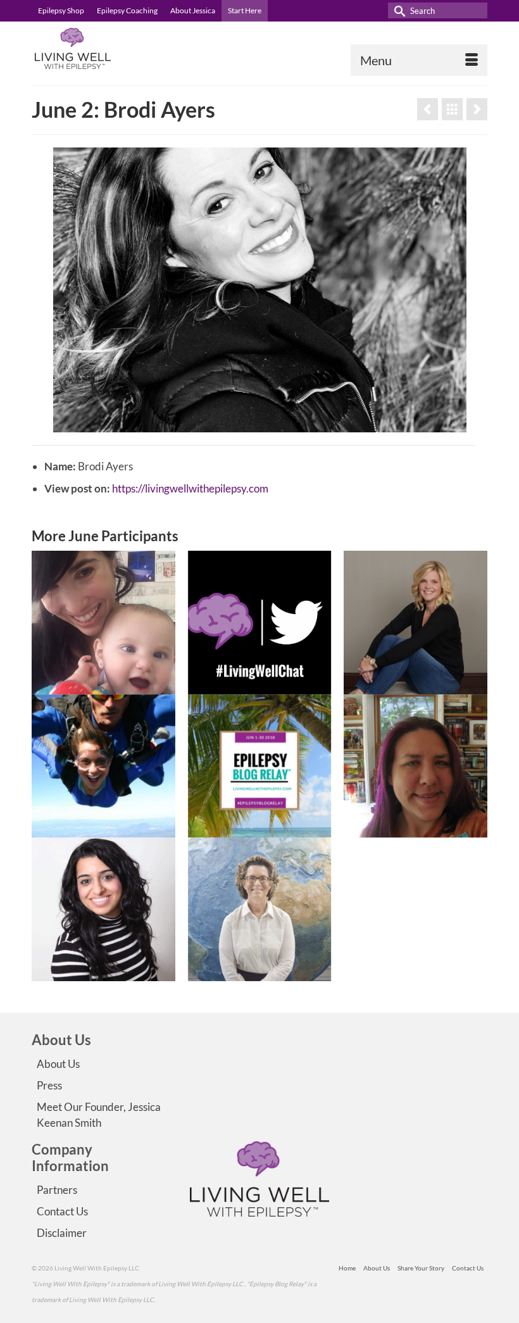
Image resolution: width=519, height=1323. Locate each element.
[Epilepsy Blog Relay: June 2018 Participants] (452, 109)
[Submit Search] (397, 10)
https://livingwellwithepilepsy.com (190, 488)
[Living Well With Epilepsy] (259, 48)
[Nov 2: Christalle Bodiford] (476, 109)
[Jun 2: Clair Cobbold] (427, 109)
